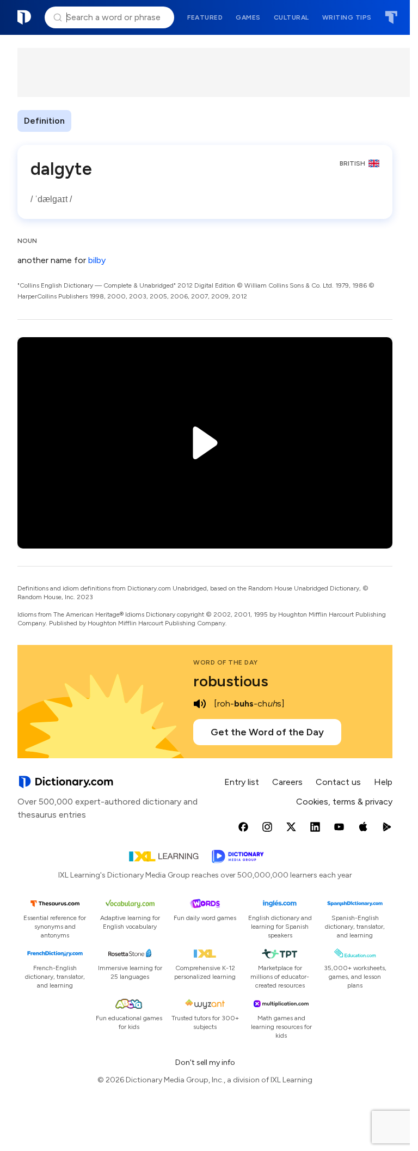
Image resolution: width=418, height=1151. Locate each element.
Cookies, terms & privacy (344, 801)
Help (383, 782)
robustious (230, 681)
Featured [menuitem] (205, 17)
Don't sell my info (205, 1062)
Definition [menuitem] (44, 120)
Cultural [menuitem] (291, 17)
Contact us (338, 782)
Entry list (241, 782)
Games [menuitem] (248, 17)
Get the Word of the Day (267, 732)
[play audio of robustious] (199, 703)
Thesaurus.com (391, 17)
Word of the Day (225, 662)
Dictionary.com (24, 17)
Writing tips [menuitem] (347, 17)
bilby (97, 260)
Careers (287, 782)
